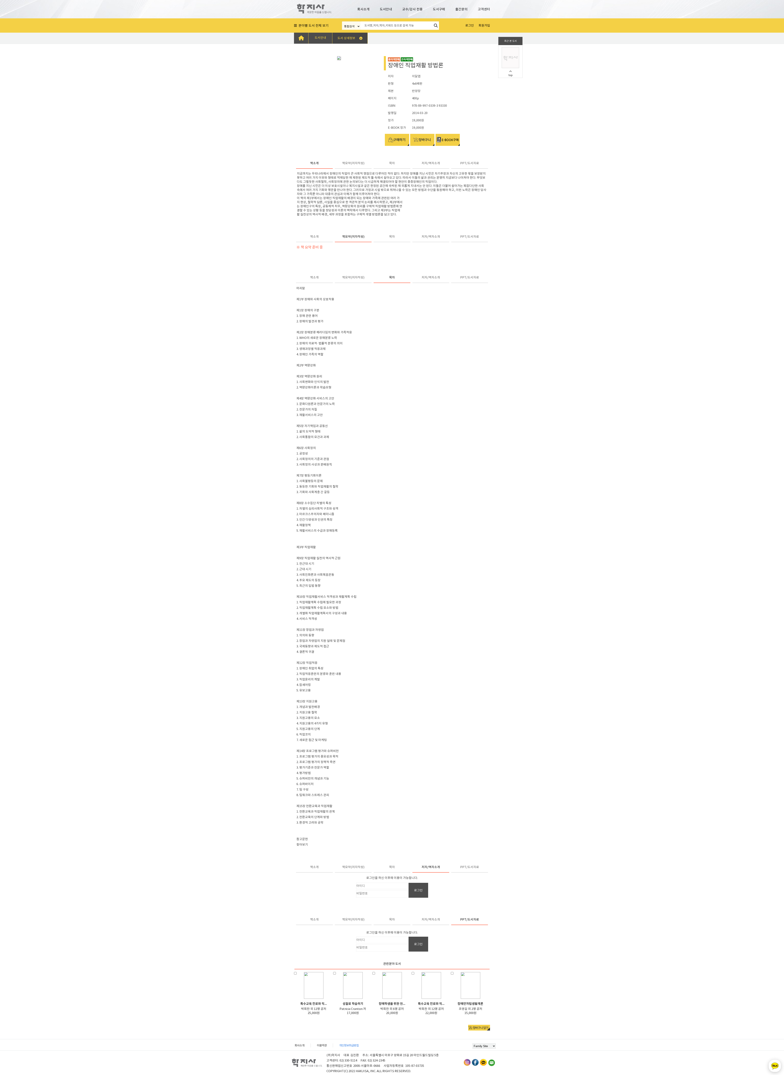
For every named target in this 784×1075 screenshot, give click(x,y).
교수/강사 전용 (412, 9)
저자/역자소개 (431, 163)
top (510, 75)
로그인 (418, 890)
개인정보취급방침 (349, 1045)
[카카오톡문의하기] (775, 1066)
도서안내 (386, 9)
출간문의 (461, 9)
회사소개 (363, 9)
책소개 (314, 163)
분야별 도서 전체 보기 (313, 25)
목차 (392, 163)
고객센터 (484, 9)
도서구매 (439, 9)
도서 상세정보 (346, 38)
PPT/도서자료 (469, 163)
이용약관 (322, 1045)
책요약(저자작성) (353, 163)
